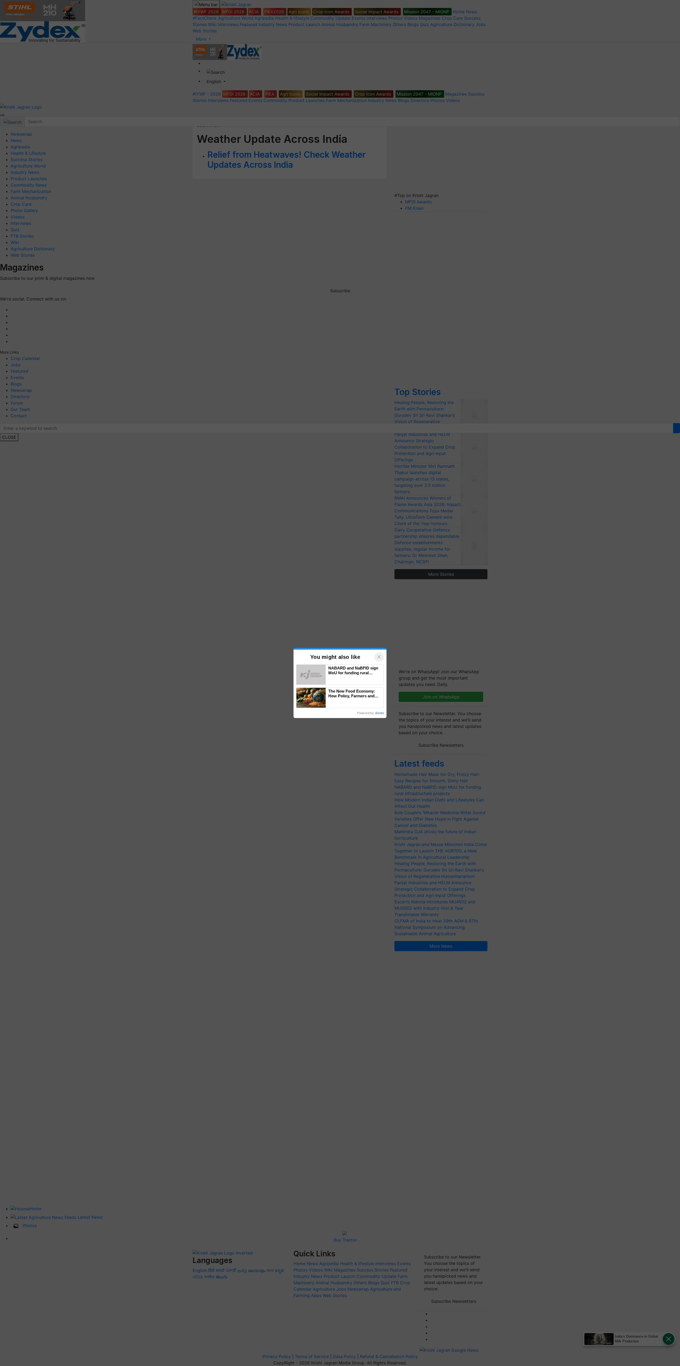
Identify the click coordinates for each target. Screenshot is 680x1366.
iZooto (379, 713)
